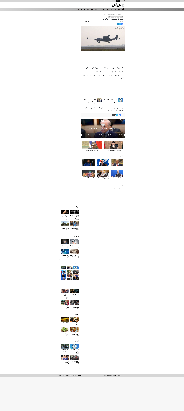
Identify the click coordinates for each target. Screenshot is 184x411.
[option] (122, 128)
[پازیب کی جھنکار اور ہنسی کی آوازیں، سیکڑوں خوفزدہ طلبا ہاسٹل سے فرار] (74, 291)
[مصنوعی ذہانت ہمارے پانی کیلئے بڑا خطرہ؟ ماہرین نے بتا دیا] (65, 251)
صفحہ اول (121, 14)
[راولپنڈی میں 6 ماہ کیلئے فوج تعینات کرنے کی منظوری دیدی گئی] (63, 267)
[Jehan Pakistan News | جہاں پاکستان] (118, 5)
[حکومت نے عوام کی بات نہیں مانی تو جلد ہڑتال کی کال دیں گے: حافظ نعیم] (117, 173)
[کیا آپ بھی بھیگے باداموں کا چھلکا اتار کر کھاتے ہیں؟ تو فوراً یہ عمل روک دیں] (74, 329)
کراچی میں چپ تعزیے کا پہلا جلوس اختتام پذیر (122, 129)
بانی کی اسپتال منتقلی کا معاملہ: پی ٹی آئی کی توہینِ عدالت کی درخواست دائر (89, 167)
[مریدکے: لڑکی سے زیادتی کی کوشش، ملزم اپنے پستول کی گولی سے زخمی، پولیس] (65, 212)
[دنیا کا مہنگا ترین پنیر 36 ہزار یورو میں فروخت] (65, 302)
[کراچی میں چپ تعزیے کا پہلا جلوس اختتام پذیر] (76, 271)
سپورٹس (96, 9)
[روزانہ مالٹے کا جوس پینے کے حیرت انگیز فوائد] (65, 319)
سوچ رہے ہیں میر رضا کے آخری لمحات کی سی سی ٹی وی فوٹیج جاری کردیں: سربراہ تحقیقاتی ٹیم (74, 217)
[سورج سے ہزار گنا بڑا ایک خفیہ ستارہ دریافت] (65, 241)
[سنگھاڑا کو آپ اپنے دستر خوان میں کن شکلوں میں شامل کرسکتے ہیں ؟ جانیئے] (74, 319)
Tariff (70, 375)
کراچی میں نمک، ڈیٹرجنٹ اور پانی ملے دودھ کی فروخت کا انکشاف (74, 306)
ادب (103, 9)
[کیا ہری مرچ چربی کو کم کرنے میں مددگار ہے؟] (65, 329)
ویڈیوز (78, 9)
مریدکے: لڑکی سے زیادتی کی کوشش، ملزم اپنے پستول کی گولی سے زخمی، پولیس (65, 217)
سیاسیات (112, 16)
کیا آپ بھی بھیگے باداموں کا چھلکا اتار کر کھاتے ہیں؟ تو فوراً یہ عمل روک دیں (74, 333)
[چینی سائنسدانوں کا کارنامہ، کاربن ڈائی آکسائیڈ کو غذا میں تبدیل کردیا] (74, 251)
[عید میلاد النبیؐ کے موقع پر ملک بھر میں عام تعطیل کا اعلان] (88, 173)
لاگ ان (116, 188)
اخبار (84, 9)
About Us (63, 375)
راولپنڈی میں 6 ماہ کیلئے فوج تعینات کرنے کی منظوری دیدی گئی (65, 350)
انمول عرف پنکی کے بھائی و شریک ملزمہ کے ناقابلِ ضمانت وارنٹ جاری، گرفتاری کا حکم (74, 228)
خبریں (116, 9)
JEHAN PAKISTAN (120, 375)
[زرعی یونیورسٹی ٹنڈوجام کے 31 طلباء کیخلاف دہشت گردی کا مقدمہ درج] (65, 223)
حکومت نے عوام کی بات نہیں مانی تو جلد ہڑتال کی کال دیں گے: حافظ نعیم (117, 177)
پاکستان (109, 16)
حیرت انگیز (111, 9)
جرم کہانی (107, 9)
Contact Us (74, 375)
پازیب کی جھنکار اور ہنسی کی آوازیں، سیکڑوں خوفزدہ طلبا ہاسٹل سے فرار (75, 295)
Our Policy (67, 375)
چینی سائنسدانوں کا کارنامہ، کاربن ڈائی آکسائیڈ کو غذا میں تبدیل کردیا (74, 256)
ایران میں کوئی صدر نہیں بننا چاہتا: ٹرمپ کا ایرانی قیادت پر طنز (118, 167)
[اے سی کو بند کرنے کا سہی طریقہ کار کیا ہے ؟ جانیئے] (74, 241)
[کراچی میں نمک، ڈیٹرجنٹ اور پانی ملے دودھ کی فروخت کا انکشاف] (74, 302)
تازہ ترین (119, 9)
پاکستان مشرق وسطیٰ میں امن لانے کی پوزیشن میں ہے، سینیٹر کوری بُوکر (106, 1)
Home (60, 375)
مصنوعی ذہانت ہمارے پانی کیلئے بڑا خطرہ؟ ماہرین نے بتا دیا (65, 256)
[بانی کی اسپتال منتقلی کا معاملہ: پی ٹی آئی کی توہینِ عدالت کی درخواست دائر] (88, 162)
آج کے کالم (92, 9)
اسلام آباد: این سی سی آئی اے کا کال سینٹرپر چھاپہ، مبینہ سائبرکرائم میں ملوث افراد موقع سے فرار (75, 351)
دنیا (115, 16)
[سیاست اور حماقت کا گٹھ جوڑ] (70, 278)
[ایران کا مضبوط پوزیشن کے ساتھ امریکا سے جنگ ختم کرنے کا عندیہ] (103, 162)
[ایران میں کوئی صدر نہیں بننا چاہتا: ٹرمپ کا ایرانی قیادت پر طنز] (117, 162)
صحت (100, 9)
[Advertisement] (102, 59)
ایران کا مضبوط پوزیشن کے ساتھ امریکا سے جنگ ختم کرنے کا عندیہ (104, 167)
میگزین (88, 9)
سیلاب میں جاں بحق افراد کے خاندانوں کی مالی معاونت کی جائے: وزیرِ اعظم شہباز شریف (65, 363)
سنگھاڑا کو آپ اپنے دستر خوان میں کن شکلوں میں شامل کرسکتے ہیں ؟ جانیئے (74, 323)
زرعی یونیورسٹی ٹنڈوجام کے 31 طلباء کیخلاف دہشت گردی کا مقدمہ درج (65, 227)
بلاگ (82, 9)
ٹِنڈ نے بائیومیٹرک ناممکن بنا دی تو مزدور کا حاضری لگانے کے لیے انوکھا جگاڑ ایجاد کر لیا (65, 296)
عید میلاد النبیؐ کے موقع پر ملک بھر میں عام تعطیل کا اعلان (90, 177)
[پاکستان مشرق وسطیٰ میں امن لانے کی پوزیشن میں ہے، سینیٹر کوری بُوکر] (70, 271)
